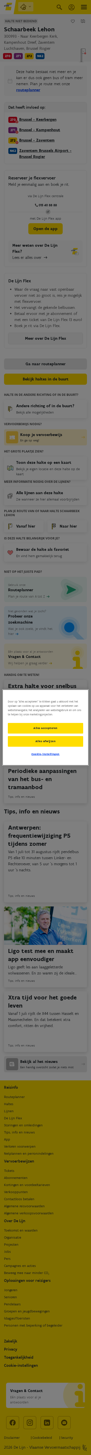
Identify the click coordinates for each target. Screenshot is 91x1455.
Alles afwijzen (45, 741)
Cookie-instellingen (45, 754)
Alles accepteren (45, 728)
